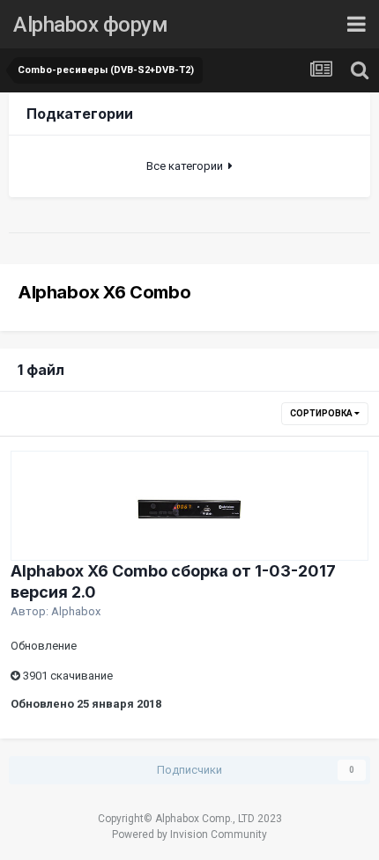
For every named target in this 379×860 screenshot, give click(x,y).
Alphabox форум (90, 24)
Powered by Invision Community (189, 834)
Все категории (187, 166)
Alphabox (75, 611)
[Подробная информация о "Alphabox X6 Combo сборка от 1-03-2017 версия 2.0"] (189, 506)
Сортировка (322, 413)
